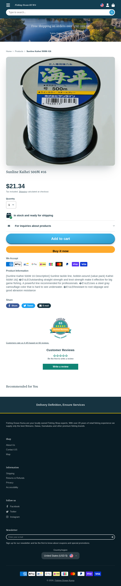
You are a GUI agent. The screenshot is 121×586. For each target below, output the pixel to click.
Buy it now (60, 251)
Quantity (10, 198)
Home (9, 51)
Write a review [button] (60, 366)
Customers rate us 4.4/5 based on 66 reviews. (27, 343)
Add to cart (60, 239)
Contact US (11, 449)
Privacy (9, 482)
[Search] (111, 12)
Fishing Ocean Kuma (64, 580)
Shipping (23, 191)
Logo (25, 5)
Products (19, 51)
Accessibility (12, 487)
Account (107, 5)
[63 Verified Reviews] (60, 340)
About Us (10, 445)
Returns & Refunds (15, 478)
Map (8, 454)
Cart (113, 5)
